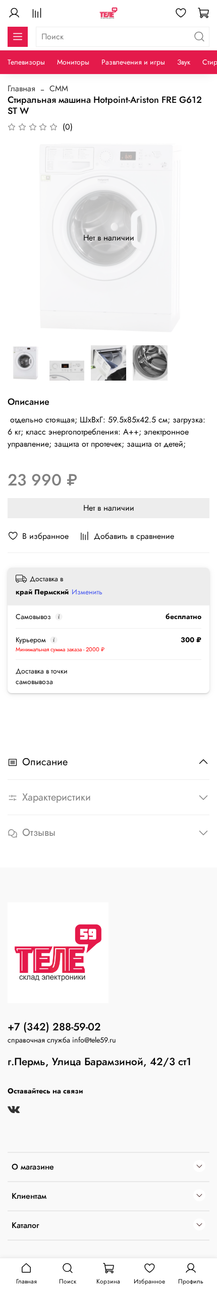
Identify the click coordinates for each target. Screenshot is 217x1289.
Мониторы (73, 62)
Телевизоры (26, 62)
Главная (21, 88)
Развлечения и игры (133, 62)
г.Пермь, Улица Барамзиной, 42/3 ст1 (99, 1061)
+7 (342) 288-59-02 (54, 1026)
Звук (183, 62)
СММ (58, 88)
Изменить (87, 591)
